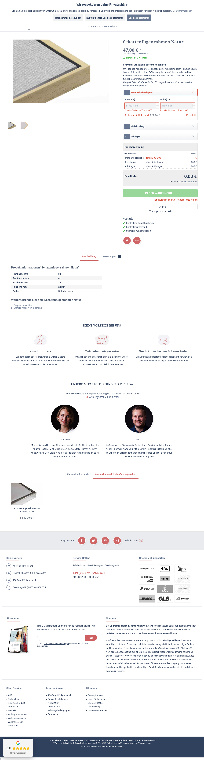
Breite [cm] (141, 102)
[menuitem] (22, 695)
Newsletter (53, 703)
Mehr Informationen (182, 11)
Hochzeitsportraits (163, 652)
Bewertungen (111, 256)
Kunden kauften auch (78, 474)
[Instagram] (137, 241)
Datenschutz (54, 714)
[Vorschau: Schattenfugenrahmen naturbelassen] (25, 125)
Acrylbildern (126, 629)
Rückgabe (13, 725)
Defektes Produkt (16, 703)
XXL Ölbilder (182, 648)
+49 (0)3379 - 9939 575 (104, 397)
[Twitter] (94, 541)
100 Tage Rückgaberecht (60, 695)
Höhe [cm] (177, 102)
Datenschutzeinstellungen (68, 18)
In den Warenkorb (158, 193)
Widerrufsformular (17, 718)
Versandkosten (94, 740)
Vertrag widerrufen (17, 714)
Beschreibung (89, 256)
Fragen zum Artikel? (162, 211)
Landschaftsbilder (126, 652)
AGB (10, 695)
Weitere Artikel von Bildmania (27, 308)
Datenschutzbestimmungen (56, 643)
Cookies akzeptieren (139, 18)
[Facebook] (127, 241)
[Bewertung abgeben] (160, 46)
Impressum (13, 706)
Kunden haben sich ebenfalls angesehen (115, 474)
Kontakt (12, 710)
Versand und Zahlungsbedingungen (59, 708)
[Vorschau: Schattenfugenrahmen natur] (12, 125)
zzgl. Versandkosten (140, 54)
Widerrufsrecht (15, 722)
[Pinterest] (105, 541)
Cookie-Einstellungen (58, 699)
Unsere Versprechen (97, 710)
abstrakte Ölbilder (144, 652)
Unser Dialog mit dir (97, 699)
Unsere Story (94, 706)
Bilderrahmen (150, 659)
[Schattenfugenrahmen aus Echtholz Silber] (26, 494)
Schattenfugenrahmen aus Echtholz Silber (27, 510)
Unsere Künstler (95, 703)
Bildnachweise (15, 699)
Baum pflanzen (95, 695)
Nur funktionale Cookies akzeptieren (104, 18)
